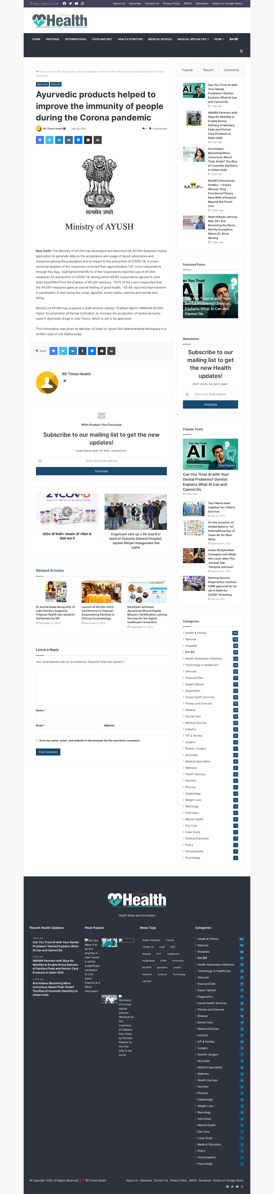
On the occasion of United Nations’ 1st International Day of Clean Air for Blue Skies (221, 531)
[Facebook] (40, 140)
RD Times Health (53, 128)
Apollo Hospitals (151, 940)
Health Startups (130, 39)
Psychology (192, 857)
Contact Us (152, 3)
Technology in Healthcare (201, 665)
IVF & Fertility (193, 735)
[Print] (98, 140)
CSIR (162, 946)
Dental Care (193, 716)
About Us (119, 3)
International (75, 39)
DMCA (188, 3)
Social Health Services (199, 697)
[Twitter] (50, 140)
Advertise (135, 3)
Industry (190, 729)
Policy (189, 844)
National (53, 39)
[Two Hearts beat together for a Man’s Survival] (194, 508)
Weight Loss (193, 799)
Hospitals (191, 645)
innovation (178, 960)
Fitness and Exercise (198, 703)
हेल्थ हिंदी (234, 39)
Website (109, 725)
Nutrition (190, 780)
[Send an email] (64, 128)
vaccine (146, 981)
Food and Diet (102, 39)
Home (36, 39)
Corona (170, 940)
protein (177, 967)
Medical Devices (160, 39)
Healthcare (173, 953)
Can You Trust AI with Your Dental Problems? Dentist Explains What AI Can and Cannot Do (222, 93)
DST (158, 953)
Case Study (192, 832)
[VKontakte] (69, 140)
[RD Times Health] (60, 20)
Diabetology (193, 793)
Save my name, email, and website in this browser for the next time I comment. (89, 740)
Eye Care (191, 825)
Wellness (191, 767)
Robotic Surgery (195, 748)
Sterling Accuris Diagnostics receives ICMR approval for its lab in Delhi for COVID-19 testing (222, 586)
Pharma (190, 787)
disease (146, 953)
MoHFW (146, 967)
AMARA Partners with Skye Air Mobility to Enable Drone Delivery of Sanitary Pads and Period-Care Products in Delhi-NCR (222, 125)
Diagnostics (192, 690)
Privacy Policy (171, 3)
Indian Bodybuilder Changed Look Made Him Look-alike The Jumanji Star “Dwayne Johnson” (222, 558)
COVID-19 (148, 946)
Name (41, 710)
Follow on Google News (227, 3)
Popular (187, 70)
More (218, 39)
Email (40, 725)
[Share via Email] (88, 140)
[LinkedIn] (59, 140)
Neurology (192, 806)
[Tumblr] (82, 351)
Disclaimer (202, 3)
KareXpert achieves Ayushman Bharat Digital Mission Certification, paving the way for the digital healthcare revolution (147, 614)
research (147, 974)
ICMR (163, 960)
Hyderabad (148, 960)
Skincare (191, 671)
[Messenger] (78, 140)
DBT (173, 946)
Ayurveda (54, 71)
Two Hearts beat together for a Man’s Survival (221, 507)
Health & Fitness (195, 632)
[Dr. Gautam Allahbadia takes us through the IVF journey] (126, 942)
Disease (190, 710)
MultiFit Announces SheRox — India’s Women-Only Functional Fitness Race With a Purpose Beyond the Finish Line (222, 193)
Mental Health (194, 819)
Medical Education (197, 838)
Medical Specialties (192, 39)
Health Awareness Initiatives (203, 658)
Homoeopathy (194, 851)
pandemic (162, 967)
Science (162, 974)
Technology (179, 974)
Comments (231, 70)
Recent (208, 70)
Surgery (190, 742)
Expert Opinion (194, 684)
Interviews (192, 812)
